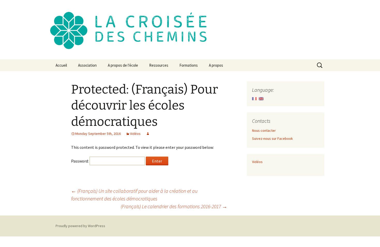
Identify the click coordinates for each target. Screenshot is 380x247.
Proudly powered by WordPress (80, 225)
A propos (216, 65)
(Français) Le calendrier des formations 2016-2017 (174, 206)
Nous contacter (264, 130)
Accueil (61, 65)
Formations (188, 65)
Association (87, 65)
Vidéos (135, 133)
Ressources (158, 65)
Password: (80, 161)
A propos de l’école (123, 65)
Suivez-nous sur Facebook (272, 138)
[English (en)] (261, 98)
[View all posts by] (148, 133)
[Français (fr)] (254, 98)
